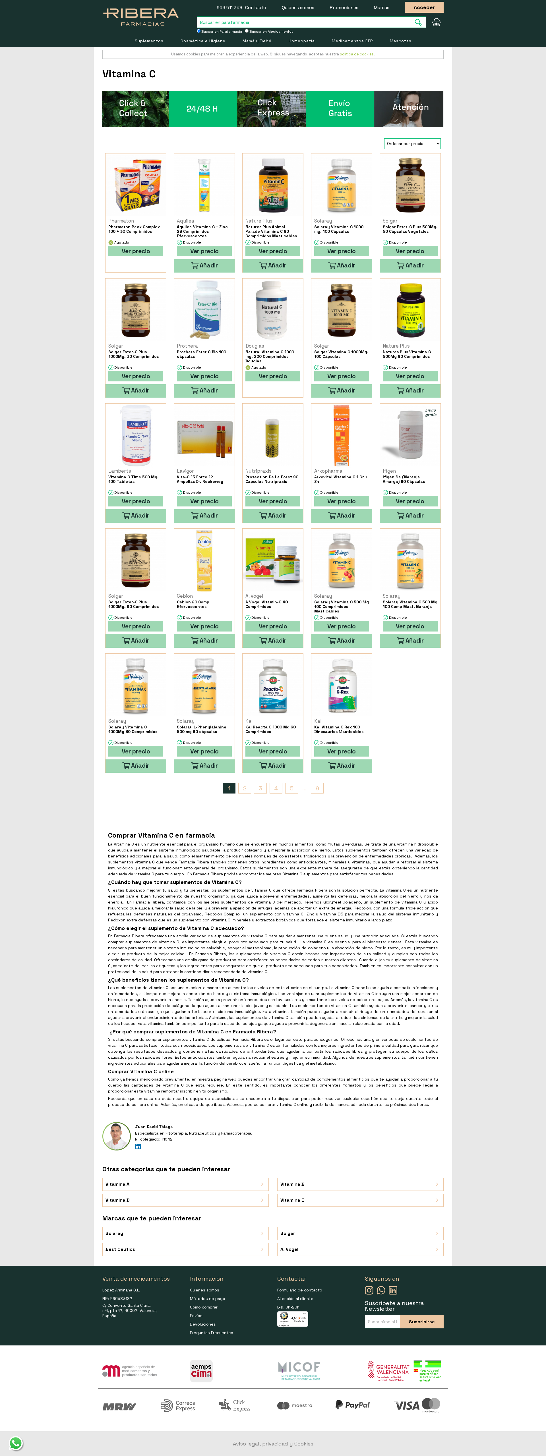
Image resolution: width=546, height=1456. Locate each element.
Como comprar (204, 1307)
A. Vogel (289, 1249)
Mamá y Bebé (257, 40)
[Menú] (304, 1314)
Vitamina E (292, 1200)
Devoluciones (203, 1324)
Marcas (381, 8)
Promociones (344, 8)
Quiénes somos (298, 8)
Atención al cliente (295, 1298)
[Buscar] (420, 22)
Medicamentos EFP (352, 40)
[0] (436, 22)
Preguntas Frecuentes (211, 1332)
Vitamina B (292, 1184)
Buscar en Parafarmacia (221, 31)
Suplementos (149, 40)
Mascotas (400, 40)
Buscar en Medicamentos (271, 31)
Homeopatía (302, 40)
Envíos (196, 1315)
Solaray (114, 1233)
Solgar (287, 1233)
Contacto (255, 8)
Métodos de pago (207, 1298)
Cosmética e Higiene (203, 40)
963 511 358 (229, 8)
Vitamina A (117, 1184)
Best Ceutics (120, 1249)
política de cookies (357, 54)
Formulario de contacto (299, 1290)
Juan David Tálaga (154, 1126)
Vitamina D (118, 1200)
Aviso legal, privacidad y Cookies (273, 1443)
